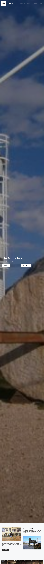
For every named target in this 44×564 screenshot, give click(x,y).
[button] (38, 3)
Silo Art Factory (10, 3)
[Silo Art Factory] (3, 3)
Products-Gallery (23, 3)
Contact (28, 3)
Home (18, 3)
